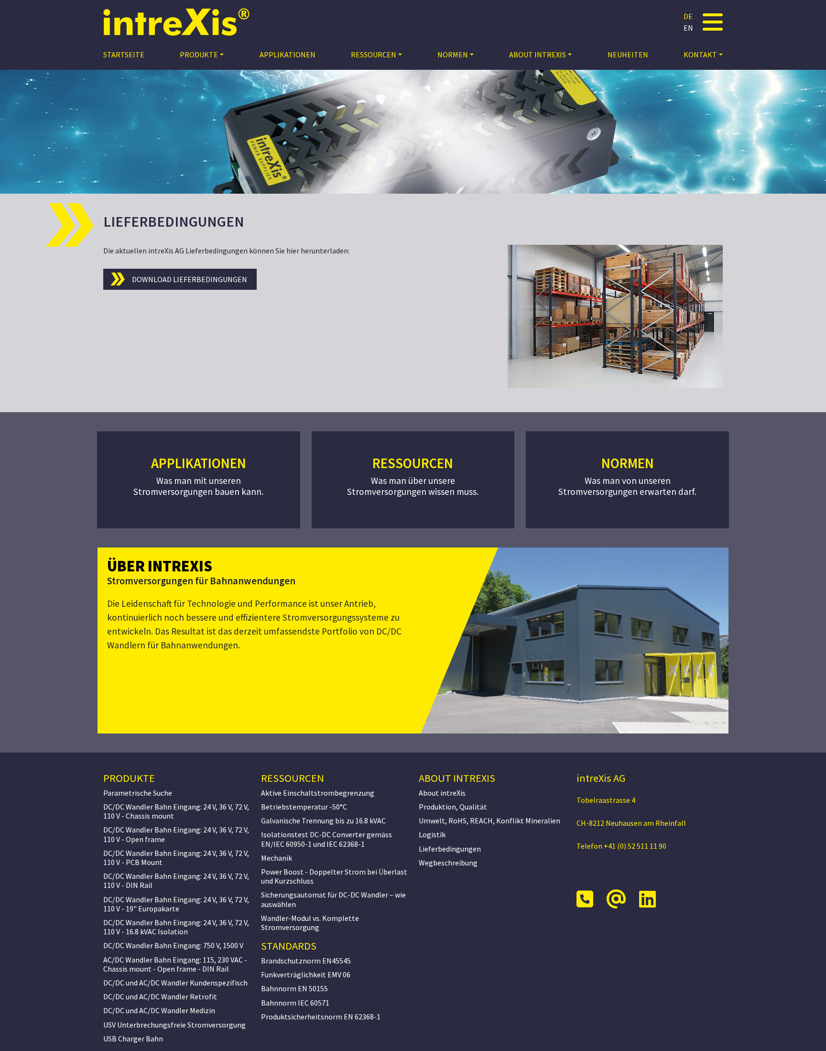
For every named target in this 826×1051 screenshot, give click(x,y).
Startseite (123, 54)
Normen (452, 54)
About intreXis (537, 54)
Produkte (199, 54)
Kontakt (700, 54)
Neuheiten (628, 54)
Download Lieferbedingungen (189, 279)
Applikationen (287, 54)
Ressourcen (373, 54)
